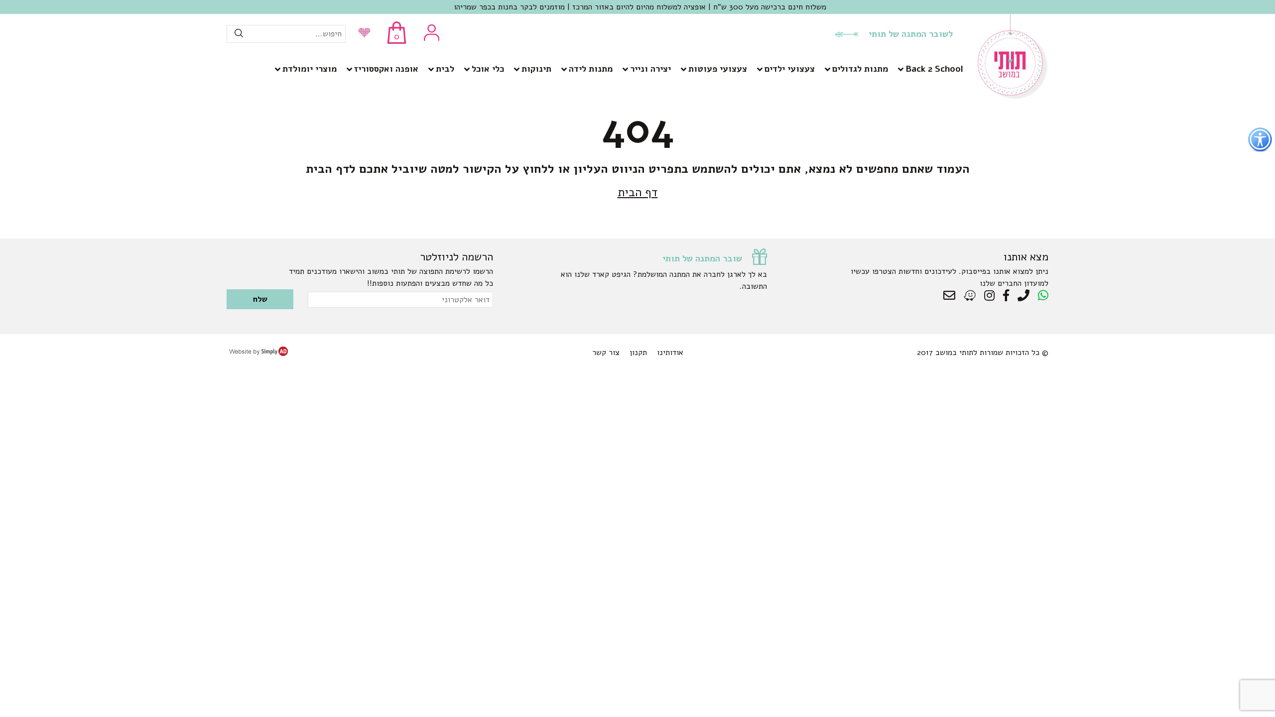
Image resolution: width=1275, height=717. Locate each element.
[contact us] (951, 296)
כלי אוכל (488, 69)
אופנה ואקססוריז (386, 69)
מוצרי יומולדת (309, 69)
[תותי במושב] (1013, 97)
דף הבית (638, 192)
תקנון (638, 352)
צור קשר (606, 352)
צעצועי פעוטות (717, 69)
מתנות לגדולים (860, 69)
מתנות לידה (591, 69)
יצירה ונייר (650, 69)
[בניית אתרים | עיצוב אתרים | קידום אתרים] (258, 353)
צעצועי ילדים (790, 69)
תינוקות (536, 69)
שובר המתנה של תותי (702, 258)
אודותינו (670, 352)
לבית (445, 69)
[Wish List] (362, 33)
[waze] (970, 296)
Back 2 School (934, 69)
